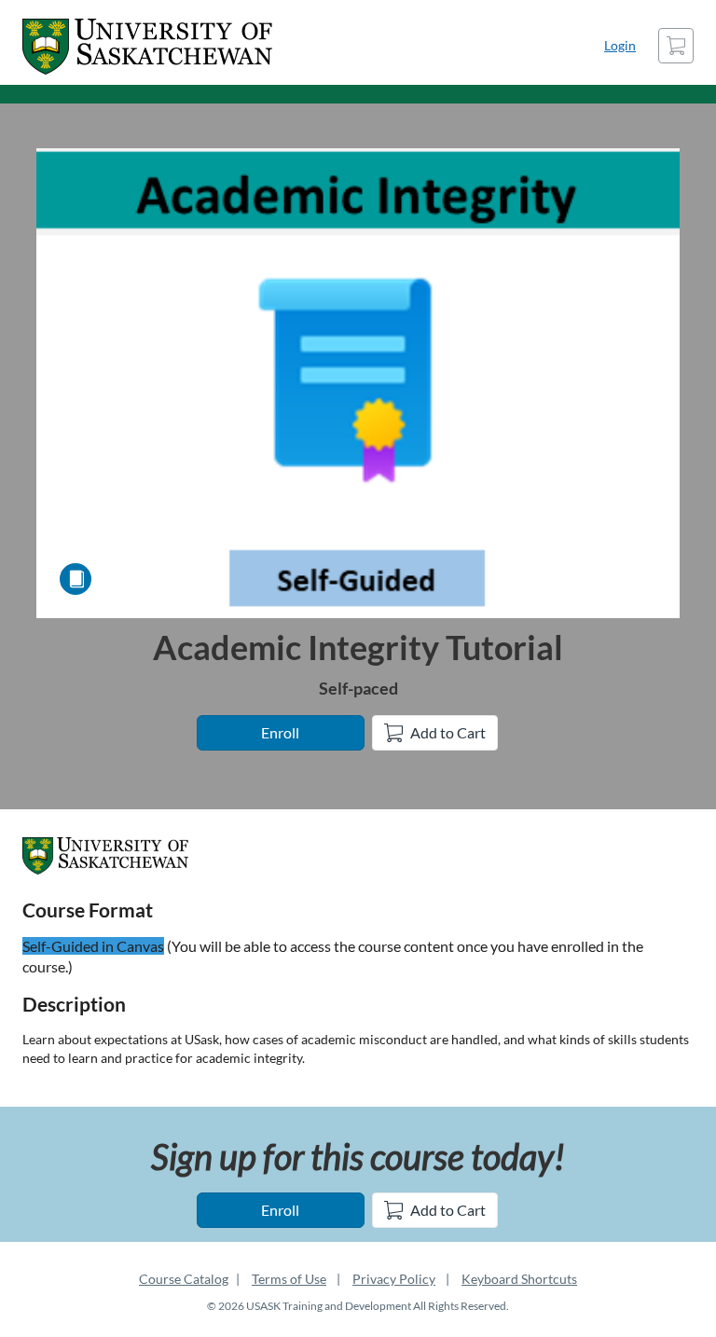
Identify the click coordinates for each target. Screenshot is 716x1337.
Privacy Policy (393, 1279)
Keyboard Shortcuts (519, 1279)
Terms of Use (289, 1279)
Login (620, 45)
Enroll (280, 732)
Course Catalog (183, 1279)
